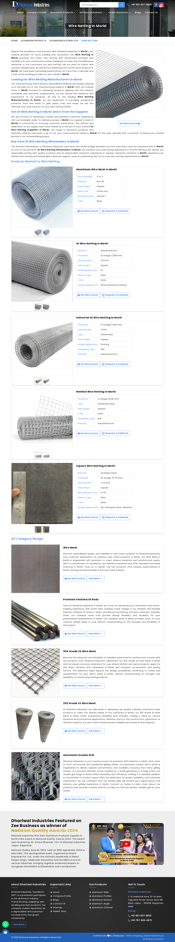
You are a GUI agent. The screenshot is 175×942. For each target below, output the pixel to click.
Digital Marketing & (154, 935)
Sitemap (57, 907)
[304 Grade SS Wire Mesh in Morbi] (35, 672)
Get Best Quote (89, 211)
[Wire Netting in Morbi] (129, 84)
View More (95, 578)
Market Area (59, 911)
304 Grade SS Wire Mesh (79, 651)
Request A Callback (116, 211)
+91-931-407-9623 (141, 4)
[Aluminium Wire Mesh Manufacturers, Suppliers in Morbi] (42, 197)
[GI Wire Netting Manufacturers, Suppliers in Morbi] (42, 271)
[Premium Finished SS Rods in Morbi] (35, 620)
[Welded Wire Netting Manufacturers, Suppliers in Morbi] (42, 419)
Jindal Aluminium (118, 12)
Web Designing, (134, 935)
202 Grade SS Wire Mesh (79, 703)
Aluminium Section (101, 899)
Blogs (138, 12)
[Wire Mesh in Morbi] (35, 569)
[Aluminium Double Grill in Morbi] (35, 776)
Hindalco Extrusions (91, 12)
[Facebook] (156, 4)
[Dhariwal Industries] (30, 4)
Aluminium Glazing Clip (64, 40)
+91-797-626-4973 (141, 920)
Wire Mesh (70, 547)
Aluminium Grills (100, 892)
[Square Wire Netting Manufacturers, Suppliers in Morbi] (42, 493)
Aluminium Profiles (101, 896)
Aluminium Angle (100, 903)
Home (20, 12)
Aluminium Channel (102, 907)
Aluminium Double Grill (78, 755)
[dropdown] (75, 12)
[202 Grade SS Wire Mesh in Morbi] (35, 724)
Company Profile (37, 12)
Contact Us (151, 12)
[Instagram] (161, 4)
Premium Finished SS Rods (81, 599)
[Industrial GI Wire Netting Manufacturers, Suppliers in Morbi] (42, 345)
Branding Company (153, 938)
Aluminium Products (61, 12)
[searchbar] (121, 5)
